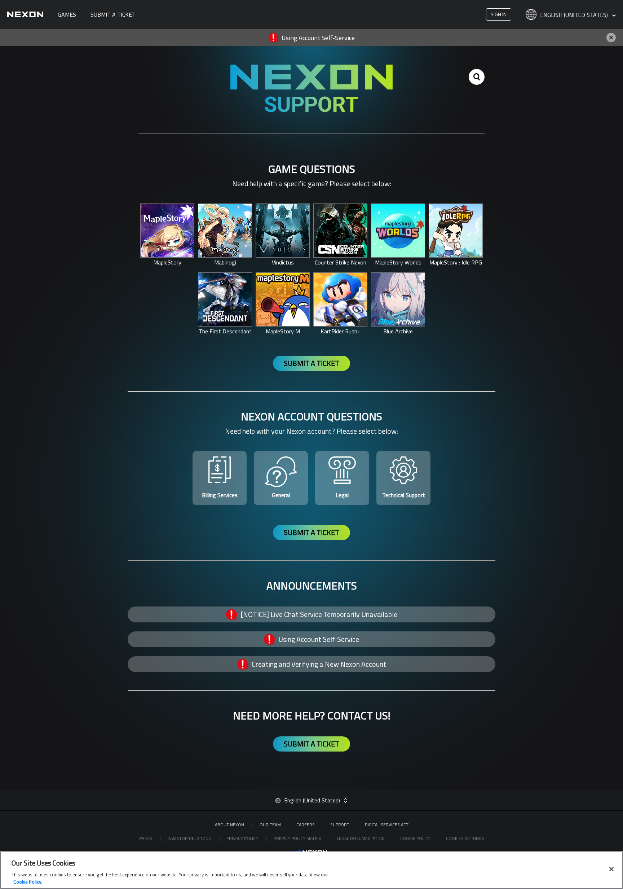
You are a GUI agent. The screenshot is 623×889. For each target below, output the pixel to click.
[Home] (25, 14)
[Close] (611, 869)
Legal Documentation (361, 838)
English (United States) (574, 15)
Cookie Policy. (27, 881)
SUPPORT (339, 824)
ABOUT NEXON (229, 824)
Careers (305, 824)
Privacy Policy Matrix (298, 838)
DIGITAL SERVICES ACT (386, 824)
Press (146, 838)
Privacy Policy (242, 838)
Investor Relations (190, 838)
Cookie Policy (416, 838)
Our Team (270, 824)
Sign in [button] (499, 14)
